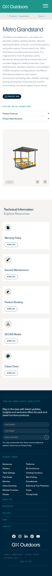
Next (45, 182)
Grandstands (24, 16)
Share (40, 16)
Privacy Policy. (26, 445)
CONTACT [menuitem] (7, 526)
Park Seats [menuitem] (7, 476)
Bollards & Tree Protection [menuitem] (37, 485)
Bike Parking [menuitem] (31, 476)
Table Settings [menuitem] (9, 472)
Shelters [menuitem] (6, 468)
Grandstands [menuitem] (31, 481)
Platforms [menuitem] (30, 463)
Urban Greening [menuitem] (10, 485)
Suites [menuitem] (28, 489)
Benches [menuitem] (6, 481)
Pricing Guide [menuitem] (32, 494)
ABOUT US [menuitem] (7, 500)
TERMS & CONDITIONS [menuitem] (13, 555)
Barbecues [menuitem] (7, 463)
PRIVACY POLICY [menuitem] (32, 555)
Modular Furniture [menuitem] (10, 489)
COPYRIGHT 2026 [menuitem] (11, 558)
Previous (37, 182)
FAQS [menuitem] (5, 520)
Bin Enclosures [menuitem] (32, 468)
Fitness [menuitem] (6, 494)
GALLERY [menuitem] (7, 513)
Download (11, 309)
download (11, 245)
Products (12, 16)
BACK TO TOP (26, 562)
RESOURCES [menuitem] (8, 506)
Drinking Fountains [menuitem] (34, 472)
